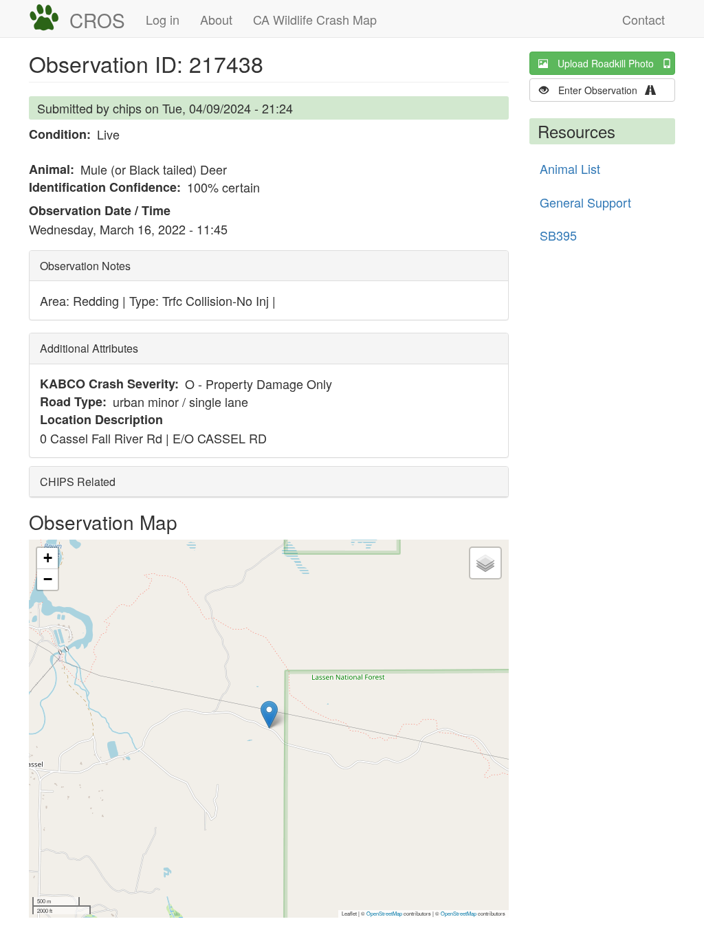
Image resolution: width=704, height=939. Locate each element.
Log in (162, 19)
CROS (97, 20)
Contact (643, 19)
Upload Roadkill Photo (610, 63)
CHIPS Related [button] (78, 481)
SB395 (558, 235)
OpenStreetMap (384, 913)
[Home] (49, 18)
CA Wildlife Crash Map (315, 19)
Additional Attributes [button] (89, 348)
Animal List (570, 168)
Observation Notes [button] (85, 266)
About (216, 19)
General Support (585, 202)
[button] (269, 714)
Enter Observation (602, 90)
